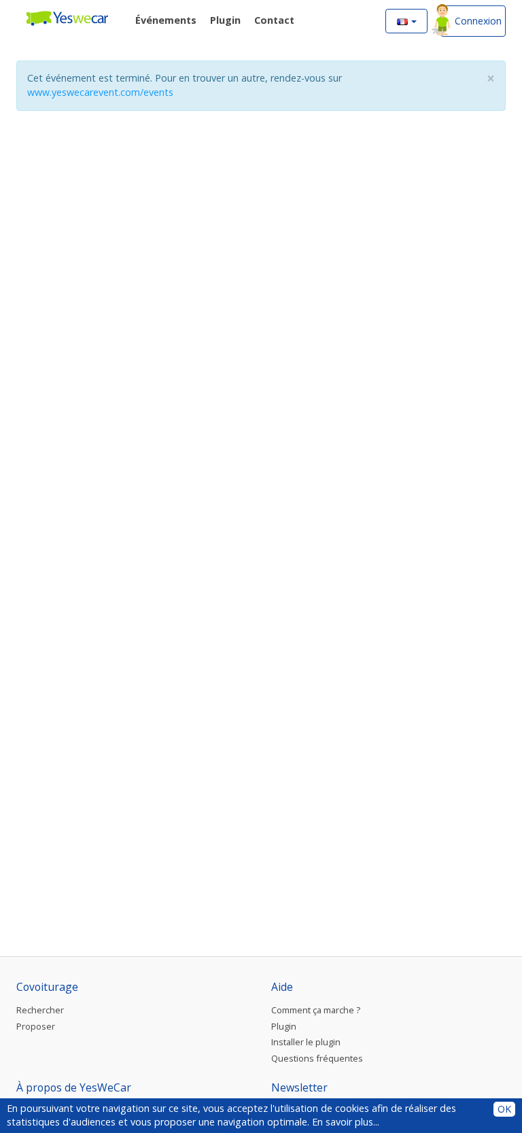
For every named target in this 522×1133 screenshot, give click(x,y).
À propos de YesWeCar (73, 1087)
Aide (282, 986)
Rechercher (40, 1010)
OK (504, 1108)
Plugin (283, 1026)
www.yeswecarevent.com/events (100, 92)
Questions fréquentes (317, 1058)
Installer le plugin (306, 1042)
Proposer (35, 1026)
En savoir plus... (345, 1121)
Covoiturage (47, 986)
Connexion (478, 20)
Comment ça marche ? (315, 1010)
